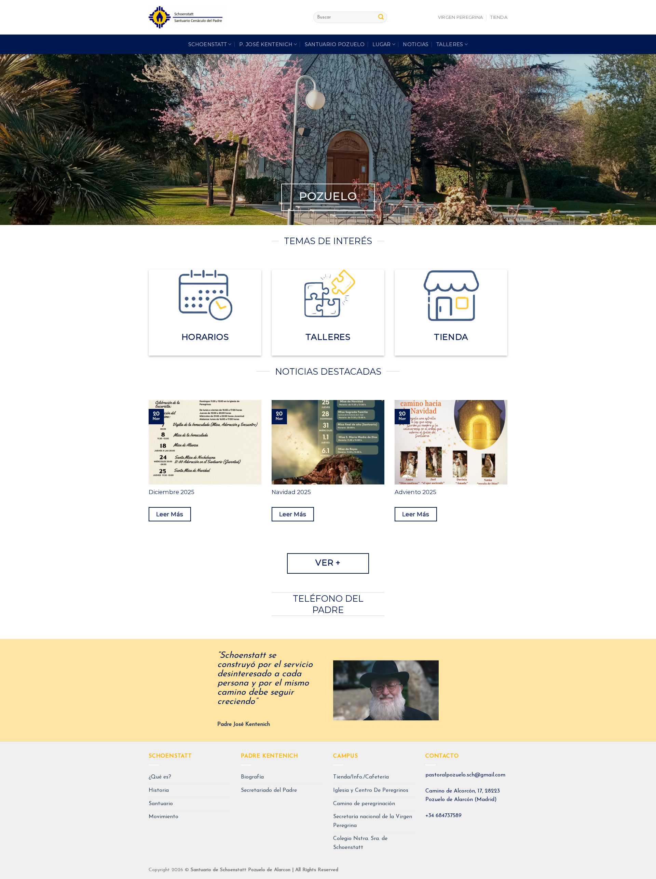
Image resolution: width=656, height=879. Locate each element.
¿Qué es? (160, 777)
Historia (159, 790)
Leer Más (169, 514)
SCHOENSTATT (207, 44)
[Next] (509, 475)
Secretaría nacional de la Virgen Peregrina (372, 821)
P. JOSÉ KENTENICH (265, 44)
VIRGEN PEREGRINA (460, 17)
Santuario (161, 804)
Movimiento (163, 817)
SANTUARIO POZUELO (335, 44)
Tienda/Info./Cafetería (361, 777)
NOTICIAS (415, 44)
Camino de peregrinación (364, 804)
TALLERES (449, 44)
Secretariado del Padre (269, 790)
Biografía (252, 777)
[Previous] (147, 475)
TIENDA (498, 17)
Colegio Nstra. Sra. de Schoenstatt (360, 843)
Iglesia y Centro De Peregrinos (370, 790)
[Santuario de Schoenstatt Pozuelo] (226, 17)
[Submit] (381, 17)
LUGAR (381, 44)
